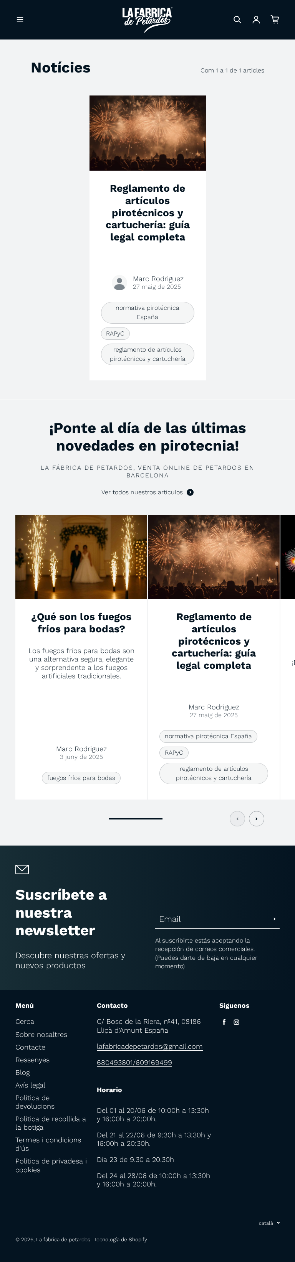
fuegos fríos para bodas (81, 778)
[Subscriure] (274, 919)
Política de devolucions (35, 1102)
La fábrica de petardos (63, 1239)
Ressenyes (32, 1060)
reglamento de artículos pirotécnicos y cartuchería (148, 354)
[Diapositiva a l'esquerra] (237, 818)
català (266, 1223)
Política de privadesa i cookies (51, 1165)
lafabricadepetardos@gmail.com (150, 1046)
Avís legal (30, 1085)
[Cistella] (275, 19)
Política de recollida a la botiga (50, 1123)
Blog (22, 1072)
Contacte (30, 1047)
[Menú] (20, 19)
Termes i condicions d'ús (48, 1144)
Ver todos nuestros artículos (142, 492)
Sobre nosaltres (41, 1034)
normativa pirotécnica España (147, 312)
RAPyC (115, 333)
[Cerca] (237, 19)
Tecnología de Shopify (120, 1239)
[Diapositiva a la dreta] (256, 818)
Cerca (24, 1021)
